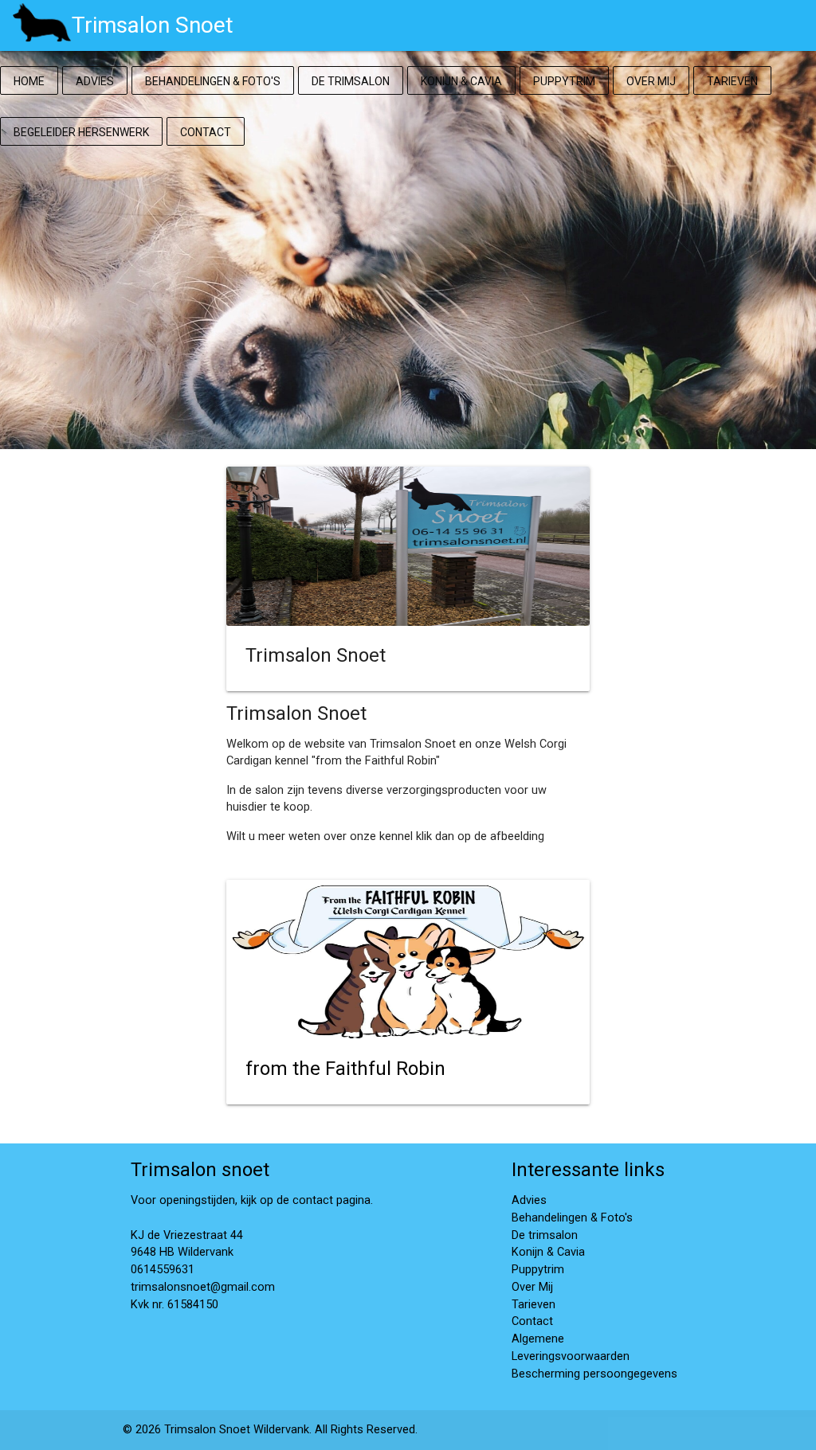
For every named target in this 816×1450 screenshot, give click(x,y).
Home (29, 81)
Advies (95, 81)
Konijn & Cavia (461, 81)
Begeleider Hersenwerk (81, 132)
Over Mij (651, 81)
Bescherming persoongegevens (594, 1374)
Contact (205, 132)
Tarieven (732, 81)
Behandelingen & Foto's (212, 81)
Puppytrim (564, 81)
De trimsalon (351, 81)
